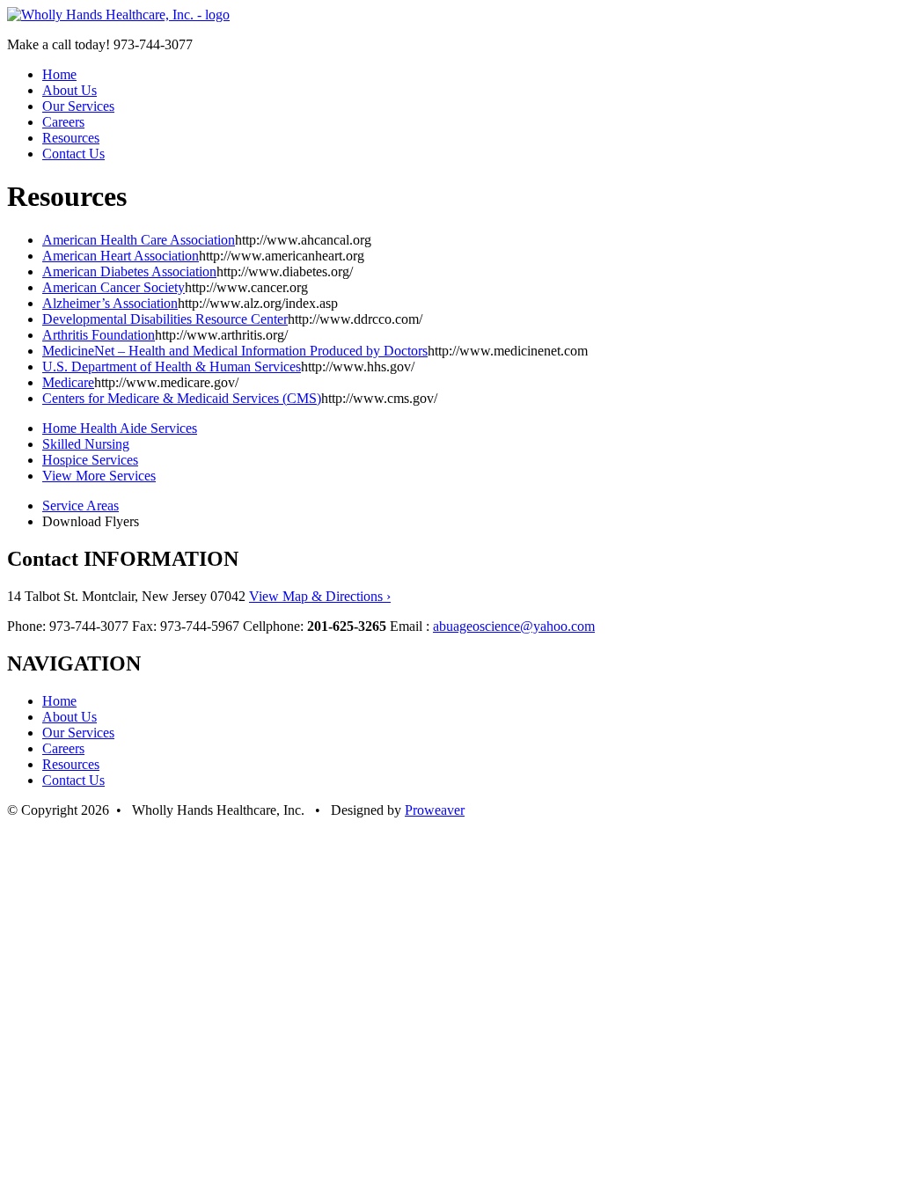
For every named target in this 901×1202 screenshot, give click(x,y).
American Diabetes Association (129, 271)
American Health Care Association (138, 239)
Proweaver (435, 810)
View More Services (99, 475)
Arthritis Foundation (98, 334)
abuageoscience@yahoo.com (514, 626)
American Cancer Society (113, 287)
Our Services (78, 106)
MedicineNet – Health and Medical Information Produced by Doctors (235, 350)
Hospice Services (90, 459)
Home (59, 74)
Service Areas (80, 505)
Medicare (68, 382)
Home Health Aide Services (119, 428)
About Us (69, 90)
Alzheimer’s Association (110, 303)
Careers (63, 121)
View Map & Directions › (320, 596)
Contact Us (73, 153)
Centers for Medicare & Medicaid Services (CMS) (181, 398)
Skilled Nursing (85, 443)
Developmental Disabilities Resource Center (165, 318)
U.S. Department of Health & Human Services (171, 366)
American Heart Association (120, 255)
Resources (70, 137)
